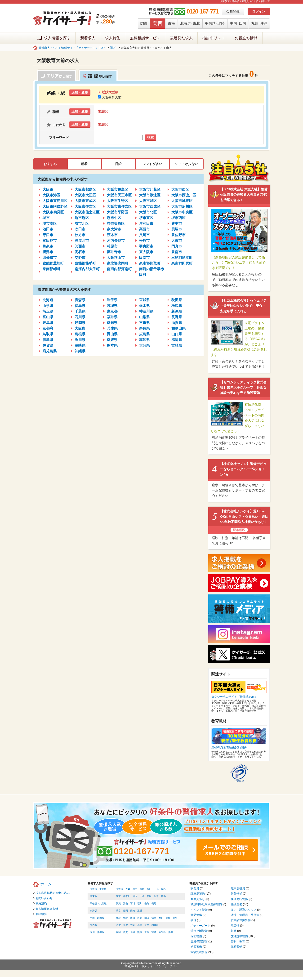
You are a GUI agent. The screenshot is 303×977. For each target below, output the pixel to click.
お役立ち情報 (246, 38)
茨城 (149, 896)
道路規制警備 (199, 930)
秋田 (149, 889)
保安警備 (196, 936)
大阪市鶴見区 (53, 212)
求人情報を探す (57, 38)
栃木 (156, 896)
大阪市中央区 (182, 212)
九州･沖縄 (259, 23)
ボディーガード (200, 925)
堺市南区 (50, 223)
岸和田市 (146, 223)
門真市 (176, 246)
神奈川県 (146, 311)
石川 (132, 903)
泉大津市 (114, 229)
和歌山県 (178, 328)
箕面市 (80, 246)
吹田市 (80, 229)
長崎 (132, 932)
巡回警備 (196, 946)
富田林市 (50, 240)
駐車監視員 (238, 888)
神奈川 (126, 896)
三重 (139, 910)
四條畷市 (50, 257)
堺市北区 (82, 223)
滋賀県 (176, 323)
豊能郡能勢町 (85, 263)
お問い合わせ (44, 898)
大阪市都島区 (85, 189)
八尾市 (144, 235)
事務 (193, 920)
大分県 (144, 345)
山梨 (146, 903)
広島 (139, 918)
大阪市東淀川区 (55, 201)
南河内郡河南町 (119, 269)
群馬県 (176, 305)
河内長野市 (116, 240)
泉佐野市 (178, 235)
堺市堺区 (82, 218)
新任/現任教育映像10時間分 (229, 747)
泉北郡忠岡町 (117, 263)
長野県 (176, 317)
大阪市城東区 (182, 201)
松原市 (144, 240)
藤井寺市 (114, 252)
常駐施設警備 (199, 952)
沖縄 (170, 932)
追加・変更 (79, 92)
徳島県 (48, 340)
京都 (125, 925)
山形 (156, 889)
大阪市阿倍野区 (55, 206)
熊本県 (112, 345)
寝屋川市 (82, 240)
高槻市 (144, 229)
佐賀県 (48, 345)
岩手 (135, 889)
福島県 (80, 305)
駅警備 (235, 925)
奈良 (146, 925)
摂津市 (48, 252)
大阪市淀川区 (182, 206)
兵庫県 (112, 328)
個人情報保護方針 (47, 908)
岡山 (132, 918)
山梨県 (144, 317)
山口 (146, 918)
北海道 (48, 300)
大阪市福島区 (117, 189)
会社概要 (41, 914)
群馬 (163, 896)
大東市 (176, 240)
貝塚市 (176, 229)
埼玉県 (48, 311)
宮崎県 (176, 345)
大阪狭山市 (116, 257)
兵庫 (139, 925)
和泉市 (48, 246)
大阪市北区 (148, 212)
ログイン (258, 11)
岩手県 (112, 300)
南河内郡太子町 (87, 269)
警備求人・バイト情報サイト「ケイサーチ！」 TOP (72, 47)
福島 (163, 889)
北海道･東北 (190, 23)
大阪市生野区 (117, 201)
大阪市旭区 (148, 201)
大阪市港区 (51, 195)
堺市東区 (146, 218)
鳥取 (118, 918)
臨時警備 (236, 946)
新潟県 (176, 311)
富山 (125, 903)
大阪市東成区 (85, 201)
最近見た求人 (181, 38)
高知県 (144, 340)
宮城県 (144, 300)
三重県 (144, 323)
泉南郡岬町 (51, 269)
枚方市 (80, 235)
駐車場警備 (198, 893)
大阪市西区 (180, 189)
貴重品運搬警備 (241, 920)
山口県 (176, 334)
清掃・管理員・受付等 (245, 915)
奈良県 (144, 328)
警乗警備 (196, 915)
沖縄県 (80, 351)
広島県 (144, 334)
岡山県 (112, 334)
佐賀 (125, 932)
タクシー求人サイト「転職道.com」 (234, 696)
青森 (127, 889)
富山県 (48, 317)
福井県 (112, 317)
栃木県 (144, 305)
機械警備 (236, 904)
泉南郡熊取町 (149, 263)
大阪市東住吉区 (119, 206)
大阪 (132, 925)
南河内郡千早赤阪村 (151, 272)
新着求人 (87, 38)
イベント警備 (199, 909)
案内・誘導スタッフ (243, 909)
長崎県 (80, 345)
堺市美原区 (116, 223)
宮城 (142, 889)
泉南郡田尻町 (182, 263)
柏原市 (112, 246)
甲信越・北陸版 (98, 903)
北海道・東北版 (98, 889)
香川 (161, 918)
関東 (143, 23)
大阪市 (48, 189)
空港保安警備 (199, 941)
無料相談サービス (145, 38)
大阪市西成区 (149, 206)
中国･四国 (238, 23)
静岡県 (80, 323)
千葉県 (80, 311)
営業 (233, 930)
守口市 (48, 235)
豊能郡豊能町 (53, 263)
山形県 (48, 305)
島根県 (80, 334)
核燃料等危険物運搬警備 (206, 904)
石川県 (80, 317)
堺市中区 (114, 218)
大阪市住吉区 (85, 206)
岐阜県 (48, 323)
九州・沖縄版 (97, 932)
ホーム (46, 884)
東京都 (112, 311)
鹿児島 (162, 932)
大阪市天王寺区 (119, 195)
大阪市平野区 (117, 212)
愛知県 (112, 323)
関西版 (93, 925)
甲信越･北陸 (215, 23)
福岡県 (176, 340)
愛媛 (168, 918)
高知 (175, 918)
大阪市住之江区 (87, 212)
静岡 (125, 910)
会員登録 (233, 11)
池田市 (48, 229)
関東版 (93, 896)
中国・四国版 (97, 918)
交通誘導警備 (239, 936)
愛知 (132, 910)
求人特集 (112, 38)
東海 (171, 23)
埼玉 (135, 896)
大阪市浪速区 (149, 195)
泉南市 (176, 252)
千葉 (142, 896)
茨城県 (112, 305)
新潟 (118, 903)
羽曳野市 (146, 246)
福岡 (118, 932)
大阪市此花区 (149, 189)
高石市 (80, 252)
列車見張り (198, 899)
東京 (118, 896)
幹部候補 (236, 893)
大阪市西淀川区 (183, 195)
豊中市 (176, 223)
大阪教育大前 (111, 97)
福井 (139, 903)
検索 (150, 137)
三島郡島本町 (182, 257)
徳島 (154, 918)
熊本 (139, 932)
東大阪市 (146, 252)
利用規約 (41, 903)
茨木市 (112, 235)
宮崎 (154, 932)
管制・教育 (238, 941)
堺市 (46, 218)
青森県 (80, 300)
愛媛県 (112, 340)
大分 (146, 932)
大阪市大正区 (85, 195)
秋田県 (176, 300)
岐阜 (118, 910)
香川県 (80, 340)
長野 (154, 903)
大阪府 (80, 328)
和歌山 (155, 925)
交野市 (80, 257)
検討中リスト (213, 38)
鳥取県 (48, 334)
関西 (158, 23)
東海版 (93, 910)
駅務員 (195, 888)
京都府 (48, 328)
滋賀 (118, 925)
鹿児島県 (50, 351)
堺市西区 (178, 218)
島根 (125, 918)
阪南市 (144, 257)
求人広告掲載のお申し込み (53, 893)
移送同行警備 (239, 899)
